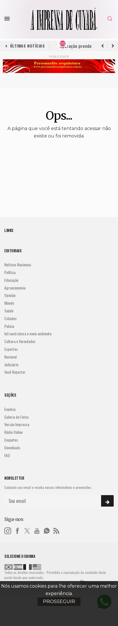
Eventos (10, 409)
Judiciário (11, 364)
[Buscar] (110, 18)
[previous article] (113, 46)
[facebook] (17, 530)
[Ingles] (37, 566)
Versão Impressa (16, 424)
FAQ (7, 455)
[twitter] (27, 530)
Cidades (10, 318)
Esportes (11, 349)
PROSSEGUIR (59, 601)
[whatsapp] (46, 530)
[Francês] (27, 566)
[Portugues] (8, 566)
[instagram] (7, 530)
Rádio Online (13, 432)
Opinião (9, 295)
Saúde (8, 310)
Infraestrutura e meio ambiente (28, 333)
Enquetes (11, 440)
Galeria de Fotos (16, 417)
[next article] (102, 46)
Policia (9, 326)
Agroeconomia (14, 288)
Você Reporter (14, 372)
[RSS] (56, 530)
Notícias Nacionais (17, 264)
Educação (11, 280)
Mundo (9, 303)
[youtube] (37, 530)
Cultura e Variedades (20, 341)
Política (9, 272)
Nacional (10, 357)
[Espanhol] (18, 566)
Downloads (12, 447)
